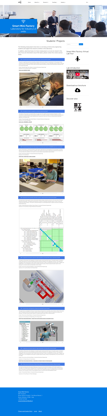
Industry (63, 2)
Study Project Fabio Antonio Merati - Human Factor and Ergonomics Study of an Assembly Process (36, 318)
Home (29, 2)
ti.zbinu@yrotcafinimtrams (25, 401)
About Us (37, 2)
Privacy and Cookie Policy (25, 411)
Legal (35, 411)
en (87, 2)
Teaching (54, 2)
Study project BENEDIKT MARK (24, 70)
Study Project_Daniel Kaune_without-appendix (27, 156)
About (40, 411)
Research (45, 2)
